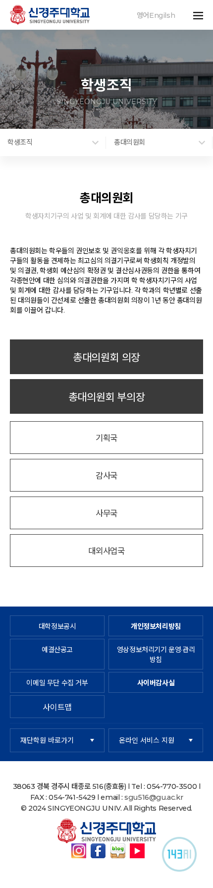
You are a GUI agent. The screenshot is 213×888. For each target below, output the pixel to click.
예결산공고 (57, 649)
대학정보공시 (57, 626)
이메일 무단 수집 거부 (57, 682)
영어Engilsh (156, 15)
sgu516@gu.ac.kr (153, 797)
